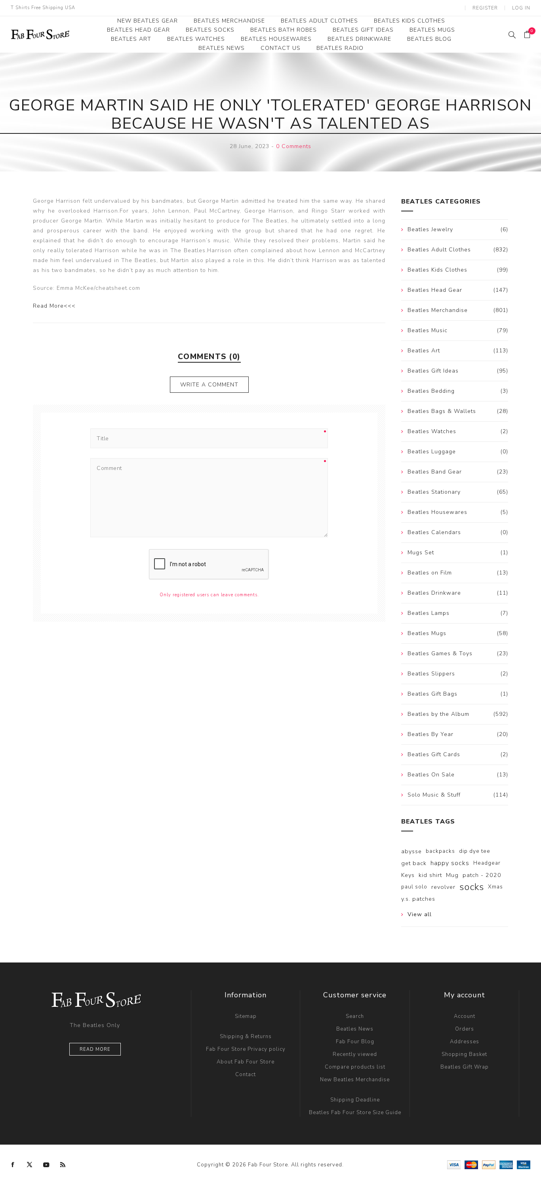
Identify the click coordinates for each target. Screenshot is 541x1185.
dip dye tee (474, 851)
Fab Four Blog (355, 1041)
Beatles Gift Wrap (464, 1067)
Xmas (495, 886)
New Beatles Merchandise (355, 1079)
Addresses (464, 1041)
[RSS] (63, 1164)
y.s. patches (418, 899)
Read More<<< (54, 306)
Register (485, 8)
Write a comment (209, 384)
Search (355, 1016)
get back (414, 863)
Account (464, 1016)
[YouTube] (46, 1164)
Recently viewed (355, 1054)
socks (471, 887)
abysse (411, 851)
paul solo (414, 886)
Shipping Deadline (355, 1099)
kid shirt (430, 875)
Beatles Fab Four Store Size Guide (355, 1112)
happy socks (450, 863)
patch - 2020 (482, 875)
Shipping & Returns (246, 1036)
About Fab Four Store (245, 1061)
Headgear (487, 863)
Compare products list (355, 1067)
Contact (245, 1074)
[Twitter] (29, 1164)
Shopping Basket (464, 1054)
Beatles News (354, 1029)
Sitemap (246, 1016)
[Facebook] (13, 1164)
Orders (464, 1029)
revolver (443, 887)
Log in (521, 8)
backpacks (440, 851)
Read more (95, 1049)
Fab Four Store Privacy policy (246, 1049)
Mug (452, 875)
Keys (408, 875)
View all (420, 914)
